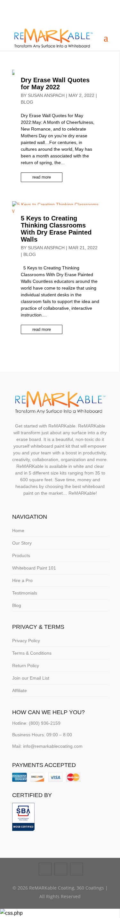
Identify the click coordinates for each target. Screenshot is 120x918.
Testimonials (24, 592)
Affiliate (19, 690)
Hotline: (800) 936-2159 (36, 723)
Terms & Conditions (32, 653)
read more (41, 177)
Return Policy (25, 665)
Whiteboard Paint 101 (34, 568)
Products (21, 555)
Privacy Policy (26, 640)
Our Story (22, 543)
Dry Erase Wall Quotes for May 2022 (55, 83)
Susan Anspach (46, 95)
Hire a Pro (22, 580)
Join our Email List (30, 678)
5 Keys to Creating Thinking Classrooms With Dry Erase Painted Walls (56, 229)
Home (18, 530)
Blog (27, 102)
